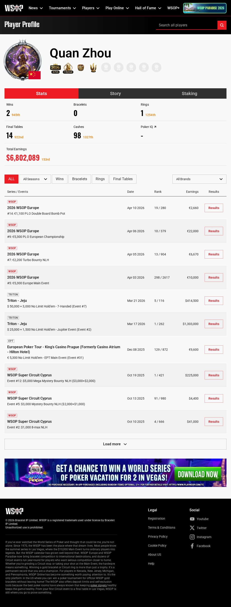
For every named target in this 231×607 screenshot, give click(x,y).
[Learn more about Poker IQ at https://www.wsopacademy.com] (155, 127)
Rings (100, 179)
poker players (98, 585)
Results (213, 208)
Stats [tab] (41, 93)
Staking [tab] (189, 93)
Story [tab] (115, 93)
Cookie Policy (157, 545)
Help (151, 563)
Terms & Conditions (161, 527)
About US (154, 554)
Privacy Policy (158, 536)
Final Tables (123, 179)
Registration (156, 518)
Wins (60, 179)
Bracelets (79, 179)
